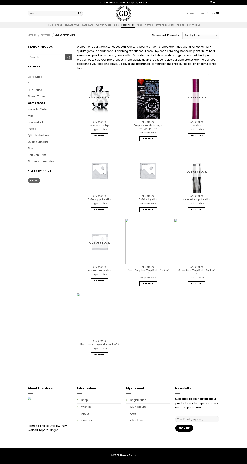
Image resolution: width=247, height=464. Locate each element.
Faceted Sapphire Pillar (196, 199)
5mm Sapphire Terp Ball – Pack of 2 (148, 272)
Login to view (99, 129)
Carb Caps (88, 25)
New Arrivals (71, 25)
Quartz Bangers (165, 25)
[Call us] (218, 2)
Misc (139, 25)
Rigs (116, 25)
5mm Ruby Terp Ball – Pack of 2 (99, 344)
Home (50, 25)
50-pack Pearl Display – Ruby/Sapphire (148, 127)
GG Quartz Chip (99, 125)
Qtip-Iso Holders (38, 135)
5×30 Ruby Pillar (148, 199)
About (180, 25)
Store (58, 25)
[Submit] (80, 13)
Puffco (149, 25)
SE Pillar (196, 125)
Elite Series (35, 90)
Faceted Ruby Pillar (99, 270)
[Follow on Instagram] (211, 2)
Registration (138, 400)
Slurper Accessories (41, 161)
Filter (33, 180)
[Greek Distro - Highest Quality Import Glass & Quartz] (123, 13)
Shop (84, 400)
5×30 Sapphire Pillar (99, 199)
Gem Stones (128, 25)
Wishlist (86, 407)
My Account (138, 407)
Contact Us (193, 25)
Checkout (136, 420)
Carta (31, 83)
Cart (133, 414)
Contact (86, 420)
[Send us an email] (214, 2)
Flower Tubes (103, 25)
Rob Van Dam (37, 155)
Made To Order (38, 109)
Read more (99, 135)
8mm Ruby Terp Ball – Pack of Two (196, 272)
